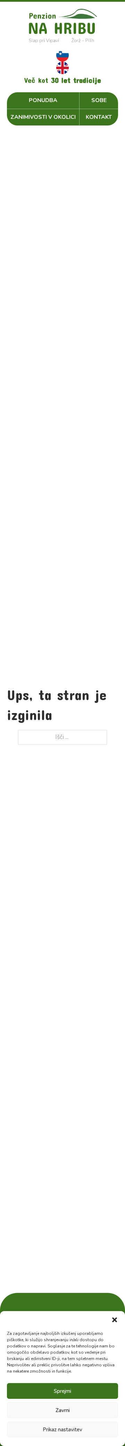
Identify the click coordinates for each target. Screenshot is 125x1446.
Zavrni (63, 1410)
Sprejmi (62, 1391)
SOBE (99, 100)
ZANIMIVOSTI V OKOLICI (43, 117)
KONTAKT (99, 117)
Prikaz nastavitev (62, 1429)
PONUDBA (43, 100)
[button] (114, 1319)
